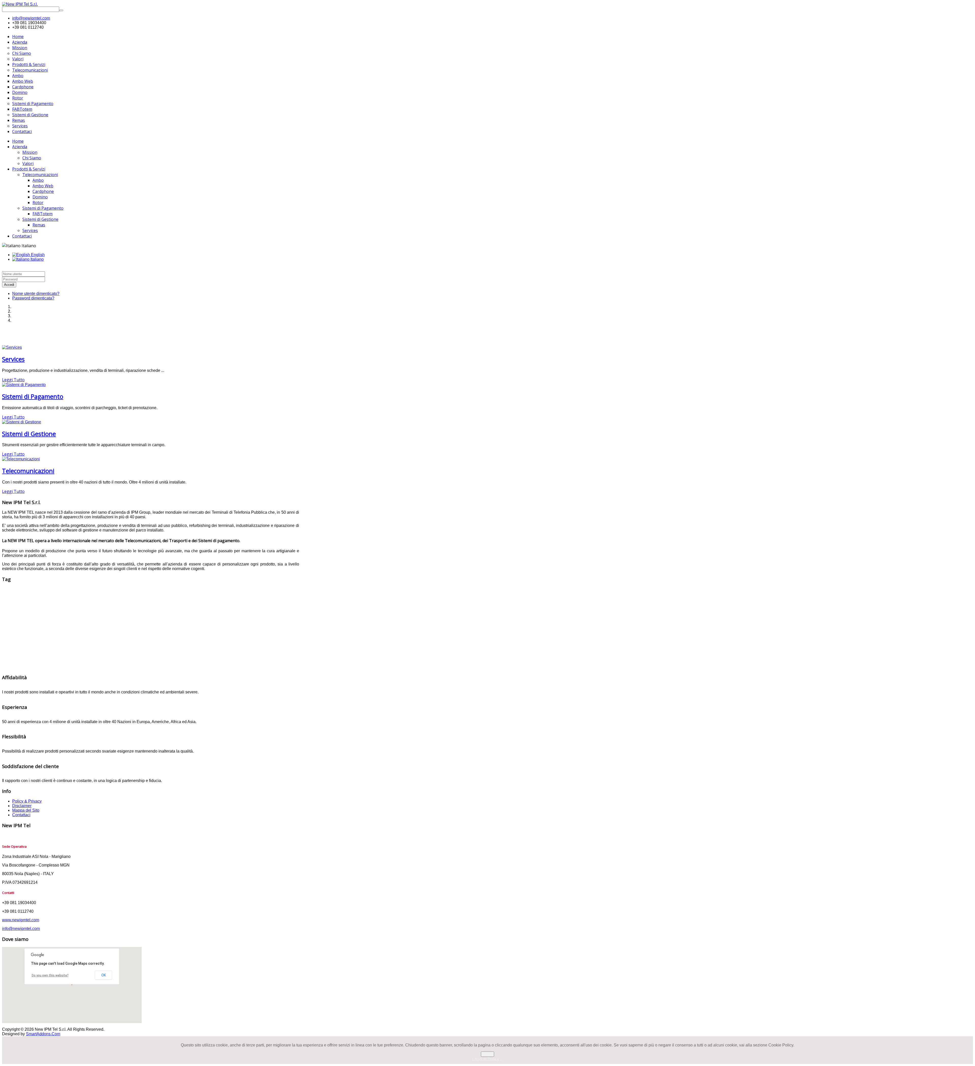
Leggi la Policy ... (487, 1059)
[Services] (12, 347)
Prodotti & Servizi (28, 169)
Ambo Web (42, 186)
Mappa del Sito (25, 810)
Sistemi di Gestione (40, 219)
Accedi (9, 285)
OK (103, 975)
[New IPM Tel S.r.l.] (20, 4)
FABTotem (42, 213)
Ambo (38, 180)
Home (18, 141)
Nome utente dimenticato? (35, 293)
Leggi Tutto (13, 379)
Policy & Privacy (27, 801)
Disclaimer (21, 806)
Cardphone (43, 191)
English (37, 255)
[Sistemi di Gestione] (21, 422)
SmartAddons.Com (43, 1034)
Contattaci (22, 236)
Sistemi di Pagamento (42, 208)
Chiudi (487, 1054)
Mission (29, 152)
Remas (38, 225)
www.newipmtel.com (20, 920)
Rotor (37, 202)
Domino (40, 197)
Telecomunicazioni (40, 174)
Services (30, 230)
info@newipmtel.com (31, 18)
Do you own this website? (50, 975)
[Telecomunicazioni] (21, 459)
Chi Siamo (31, 158)
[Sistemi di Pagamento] (24, 384)
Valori (28, 163)
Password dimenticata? (33, 298)
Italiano (36, 259)
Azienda (19, 146)
